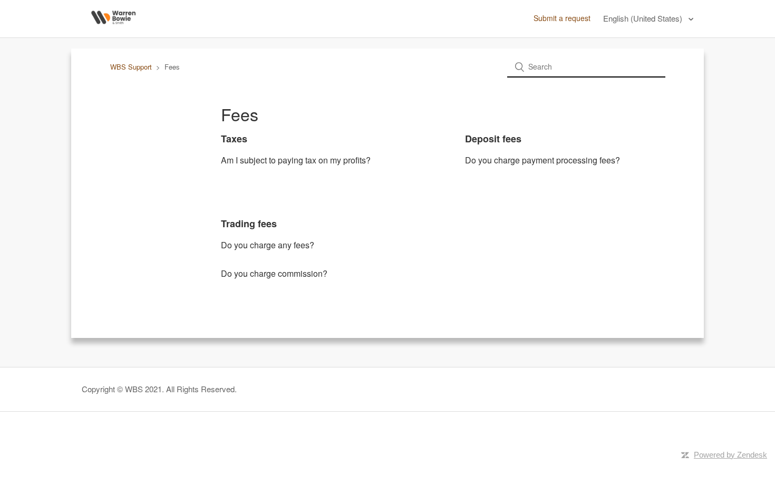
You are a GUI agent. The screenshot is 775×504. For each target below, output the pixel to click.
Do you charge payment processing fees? (542, 160)
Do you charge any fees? (267, 245)
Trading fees (249, 223)
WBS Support (131, 67)
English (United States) (643, 18)
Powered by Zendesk (730, 454)
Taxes (234, 139)
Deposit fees (493, 139)
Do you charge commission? (274, 273)
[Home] (113, 29)
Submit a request (562, 18)
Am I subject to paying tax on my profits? (296, 160)
